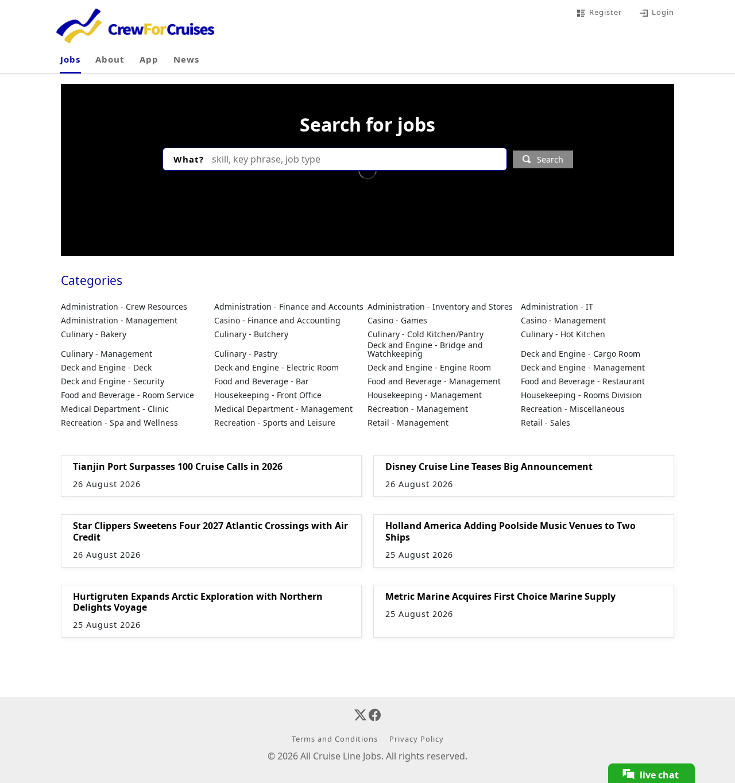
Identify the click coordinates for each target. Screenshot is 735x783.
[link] (353, 677)
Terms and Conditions (335, 739)
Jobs (70, 59)
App (149, 59)
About (110, 59)
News (186, 59)
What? (188, 159)
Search (550, 159)
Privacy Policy (416, 739)
